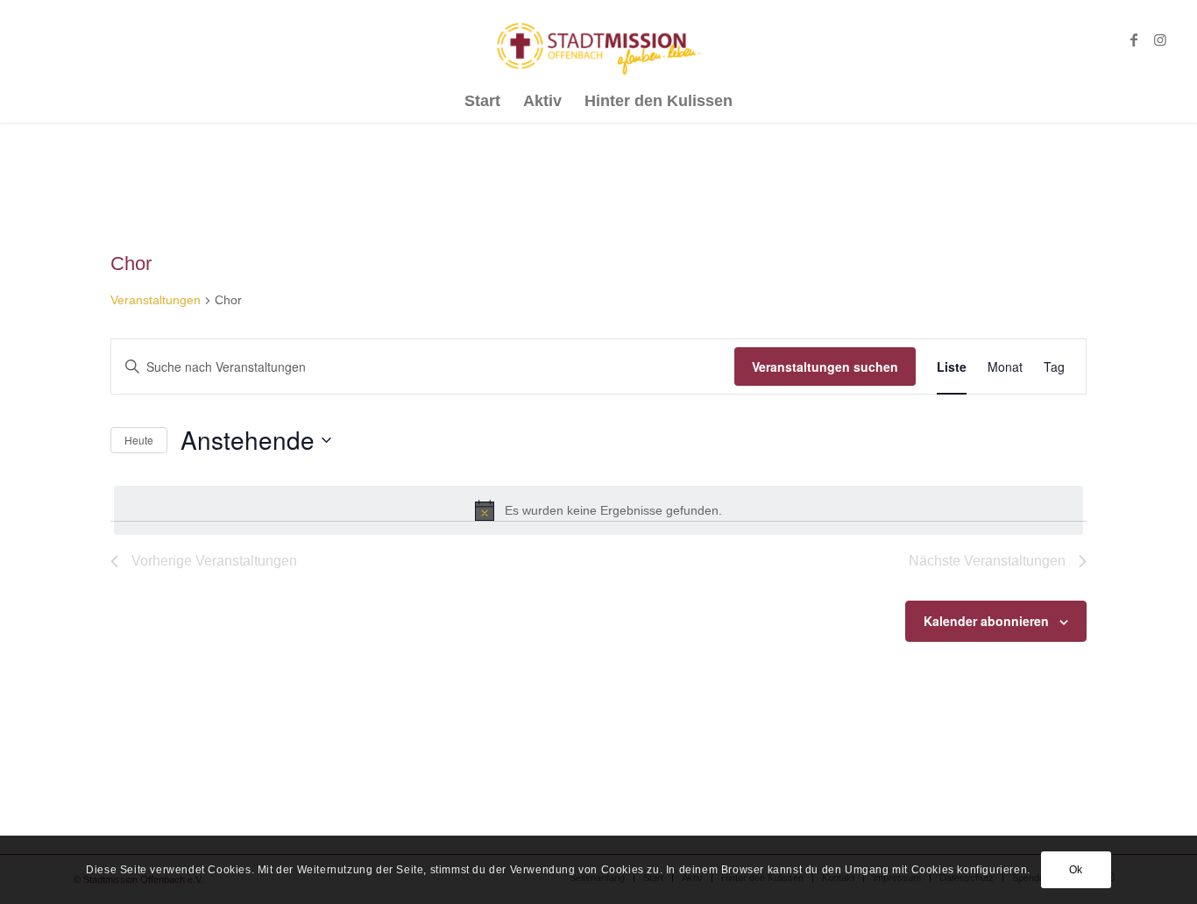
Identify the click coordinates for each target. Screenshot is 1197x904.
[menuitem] (482, 101)
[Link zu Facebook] (1134, 39)
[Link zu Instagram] (1160, 39)
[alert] (598, 510)
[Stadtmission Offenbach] (599, 39)
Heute (138, 439)
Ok (1076, 870)
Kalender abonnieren (986, 621)
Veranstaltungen (155, 300)
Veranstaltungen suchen (825, 366)
